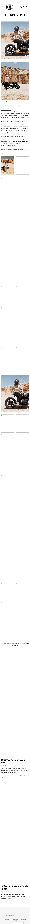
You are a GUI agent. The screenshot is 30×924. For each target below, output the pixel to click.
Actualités (15, 645)
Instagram (7, 111)
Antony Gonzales (6, 110)
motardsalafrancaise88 (21, 643)
